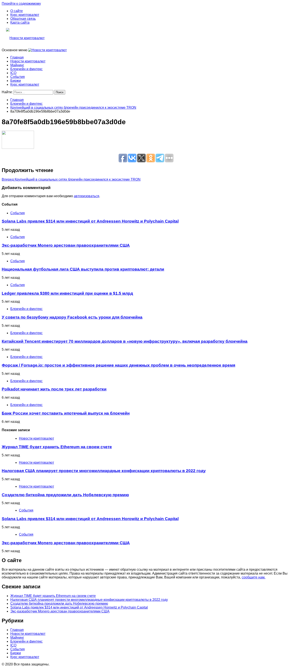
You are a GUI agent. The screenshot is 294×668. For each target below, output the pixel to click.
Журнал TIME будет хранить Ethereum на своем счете (57, 447)
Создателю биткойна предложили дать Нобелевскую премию (65, 495)
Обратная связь (23, 18)
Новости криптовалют (27, 61)
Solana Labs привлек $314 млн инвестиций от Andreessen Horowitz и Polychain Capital (90, 221)
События (17, 77)
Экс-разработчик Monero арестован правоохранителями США (66, 245)
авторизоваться (86, 196)
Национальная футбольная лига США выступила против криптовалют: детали (83, 269)
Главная (17, 57)
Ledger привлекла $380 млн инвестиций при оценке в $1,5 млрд (67, 293)
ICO (13, 73)
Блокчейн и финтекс (26, 69)
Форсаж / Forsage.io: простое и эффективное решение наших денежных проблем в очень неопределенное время (118, 365)
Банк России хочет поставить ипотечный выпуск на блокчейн (66, 413)
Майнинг (17, 65)
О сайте (16, 11)
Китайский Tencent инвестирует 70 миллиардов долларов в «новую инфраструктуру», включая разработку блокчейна (125, 341)
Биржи (15, 80)
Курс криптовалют (24, 15)
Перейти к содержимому (21, 3)
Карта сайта (19, 22)
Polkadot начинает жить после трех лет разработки (54, 389)
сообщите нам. (253, 577)
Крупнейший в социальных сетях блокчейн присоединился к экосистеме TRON (71, 179)
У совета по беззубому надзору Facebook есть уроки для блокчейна (72, 317)
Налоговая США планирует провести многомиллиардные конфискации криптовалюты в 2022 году (104, 470)
